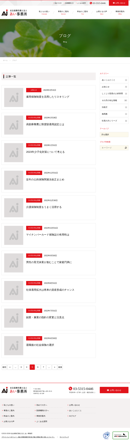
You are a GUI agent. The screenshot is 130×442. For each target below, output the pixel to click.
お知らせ (114, 87)
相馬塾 (114, 114)
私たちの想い (9, 405)
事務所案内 (40, 416)
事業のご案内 (9, 410)
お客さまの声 (9, 421)
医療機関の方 (69, 3)
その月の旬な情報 (114, 100)
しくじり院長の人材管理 (114, 93)
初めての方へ (41, 405)
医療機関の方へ (42, 410)
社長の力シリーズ (114, 121)
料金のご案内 (9, 416)
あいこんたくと (114, 80)
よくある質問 (81, 3)
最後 (60, 367)
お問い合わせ (74, 405)
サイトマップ (64, 437)
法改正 (114, 107)
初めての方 (58, 3)
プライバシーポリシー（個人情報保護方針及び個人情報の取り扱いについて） (28, 437)
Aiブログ (72, 416)
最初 (4, 367)
